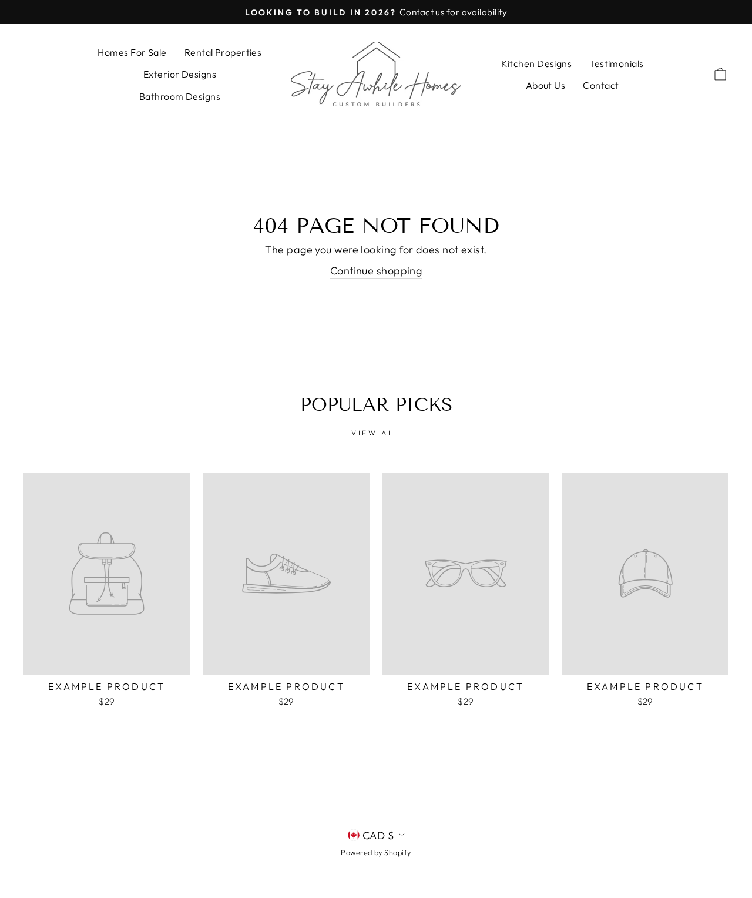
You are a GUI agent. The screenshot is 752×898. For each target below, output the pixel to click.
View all (376, 432)
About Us (546, 85)
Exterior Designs (179, 74)
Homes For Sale (132, 52)
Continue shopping (376, 270)
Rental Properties (223, 52)
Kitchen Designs (536, 63)
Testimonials (616, 63)
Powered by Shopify (376, 852)
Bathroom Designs (179, 96)
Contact (601, 85)
